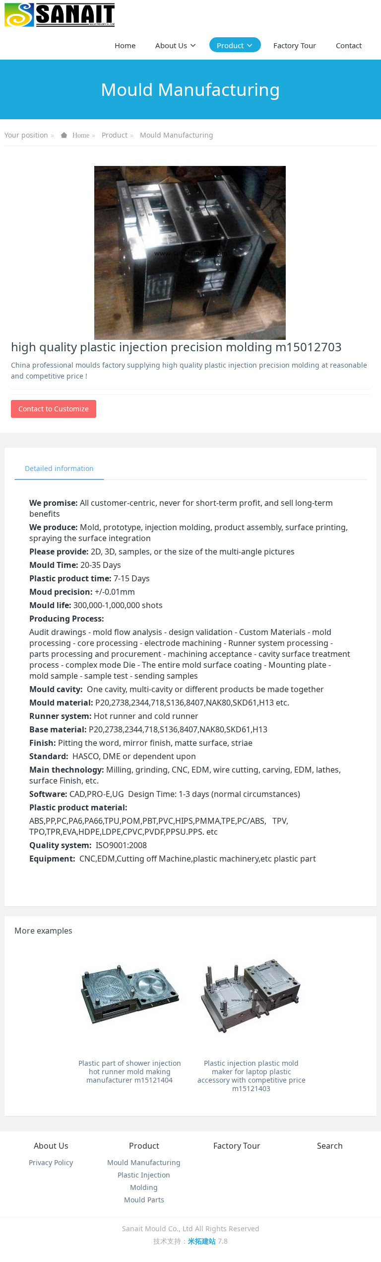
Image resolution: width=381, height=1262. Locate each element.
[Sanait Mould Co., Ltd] (59, 15)
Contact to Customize (53, 408)
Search (330, 1145)
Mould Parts (144, 1199)
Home (125, 45)
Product (114, 135)
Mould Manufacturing (176, 135)
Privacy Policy (51, 1162)
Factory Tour (236, 1145)
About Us (51, 1145)
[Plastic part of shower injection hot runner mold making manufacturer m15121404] (129, 1000)
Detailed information (59, 468)
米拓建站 (203, 1241)
